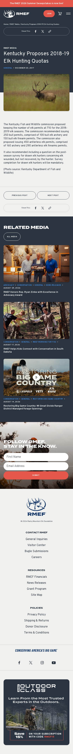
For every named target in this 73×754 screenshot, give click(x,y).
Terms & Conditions (36, 633)
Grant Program (36, 589)
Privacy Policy (36, 614)
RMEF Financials (36, 577)
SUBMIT (36, 475)
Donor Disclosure (37, 627)
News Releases (36, 583)
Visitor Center (36, 545)
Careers (37, 557)
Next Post (53, 195)
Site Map (36, 595)
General (8, 68)
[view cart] (59, 13)
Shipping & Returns (36, 620)
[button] (35, 31)
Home (6, 24)
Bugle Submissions (36, 551)
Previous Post (20, 195)
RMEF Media (14, 24)
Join (49, 14)
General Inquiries (36, 539)
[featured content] (36, 712)
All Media (12, 237)
